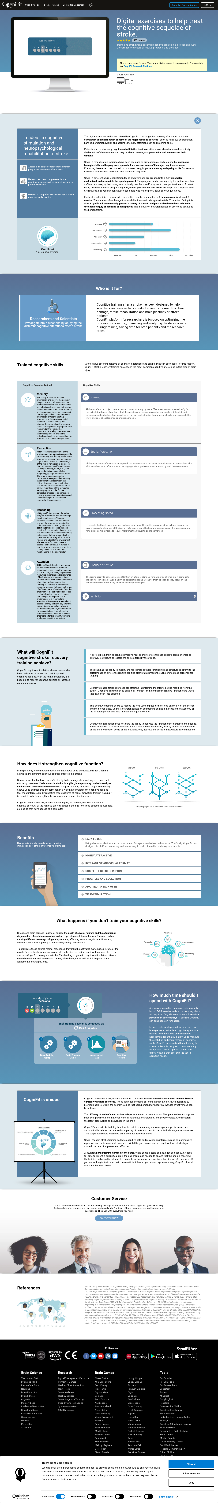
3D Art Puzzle (102, 1452)
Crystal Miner (102, 1392)
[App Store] (185, 1356)
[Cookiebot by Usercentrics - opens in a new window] (21, 1496)
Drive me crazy (102, 1413)
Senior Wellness (66, 1392)
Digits (131, 1392)
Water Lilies (133, 1441)
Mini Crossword (103, 1382)
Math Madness (102, 1427)
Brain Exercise (167, 1413)
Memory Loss (28, 1403)
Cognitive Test (32, 5)
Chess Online (101, 1378)
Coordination (28, 1417)
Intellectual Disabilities (32, 1406)
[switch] (91, 1496)
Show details (166, 1496)
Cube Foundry (135, 1406)
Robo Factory (102, 1399)
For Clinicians (167, 1382)
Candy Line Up (135, 1382)
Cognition (26, 1399)
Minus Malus (134, 1424)
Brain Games (166, 1434)
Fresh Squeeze (135, 1410)
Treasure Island (103, 1406)
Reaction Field (135, 1445)
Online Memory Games (171, 1441)
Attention (26, 1427)
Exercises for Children (171, 1406)
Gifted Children (167, 1452)
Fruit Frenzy (101, 1385)
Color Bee (133, 1396)
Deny (191, 1482)
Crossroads (134, 1403)
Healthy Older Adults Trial (71, 1385)
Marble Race (101, 1431)
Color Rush (100, 1448)
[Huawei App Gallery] (137, 1356)
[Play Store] (161, 1356)
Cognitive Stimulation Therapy (175, 1424)
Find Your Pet (102, 1441)
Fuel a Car (133, 1417)
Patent (163, 1392)
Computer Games (67, 1382)
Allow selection (191, 1473)
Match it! (99, 1420)
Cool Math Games (169, 1445)
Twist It (131, 1438)
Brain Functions (29, 1410)
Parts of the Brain (30, 1385)
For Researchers (168, 1385)
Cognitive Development (172, 1410)
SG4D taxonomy (66, 1410)
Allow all (191, 1464)
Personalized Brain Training (174, 1431)
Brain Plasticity (29, 1392)
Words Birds (134, 1448)
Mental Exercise (168, 1438)
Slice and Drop (135, 1434)
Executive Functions (31, 1413)
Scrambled (100, 1438)
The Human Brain (30, 1378)
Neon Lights (101, 1410)
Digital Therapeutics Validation (74, 1378)
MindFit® (164, 1396)
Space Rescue (102, 1424)
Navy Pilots (64, 1389)
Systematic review (67, 1406)
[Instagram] (107, 1356)
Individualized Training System (175, 1417)
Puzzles (132, 1385)
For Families (166, 1378)
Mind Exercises (167, 1427)
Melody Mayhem (103, 1445)
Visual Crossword (104, 1417)
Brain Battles (166, 1456)
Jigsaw (131, 1413)
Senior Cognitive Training (71, 1399)
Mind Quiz (165, 1420)
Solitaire (99, 1396)
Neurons (25, 1389)
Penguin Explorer (136, 1389)
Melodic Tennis (102, 1434)
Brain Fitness (28, 1396)
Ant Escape (101, 1403)
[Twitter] (93, 1356)
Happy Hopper (135, 1378)
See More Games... (137, 1452)
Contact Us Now (109, 1218)
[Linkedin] (115, 1356)
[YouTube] (100, 1356)
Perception (26, 1424)
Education (165, 1389)
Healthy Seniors (66, 1396)
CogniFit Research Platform (138, 66)
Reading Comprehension (172, 1448)
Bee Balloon (134, 1399)
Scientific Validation (74, 5)
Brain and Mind (29, 1382)
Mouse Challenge (136, 1427)
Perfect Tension (136, 1431)
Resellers (164, 1403)
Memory (25, 1420)
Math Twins (134, 1420)
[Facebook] (86, 1356)
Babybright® (166, 1399)
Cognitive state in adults (70, 1403)
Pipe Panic (100, 1389)
